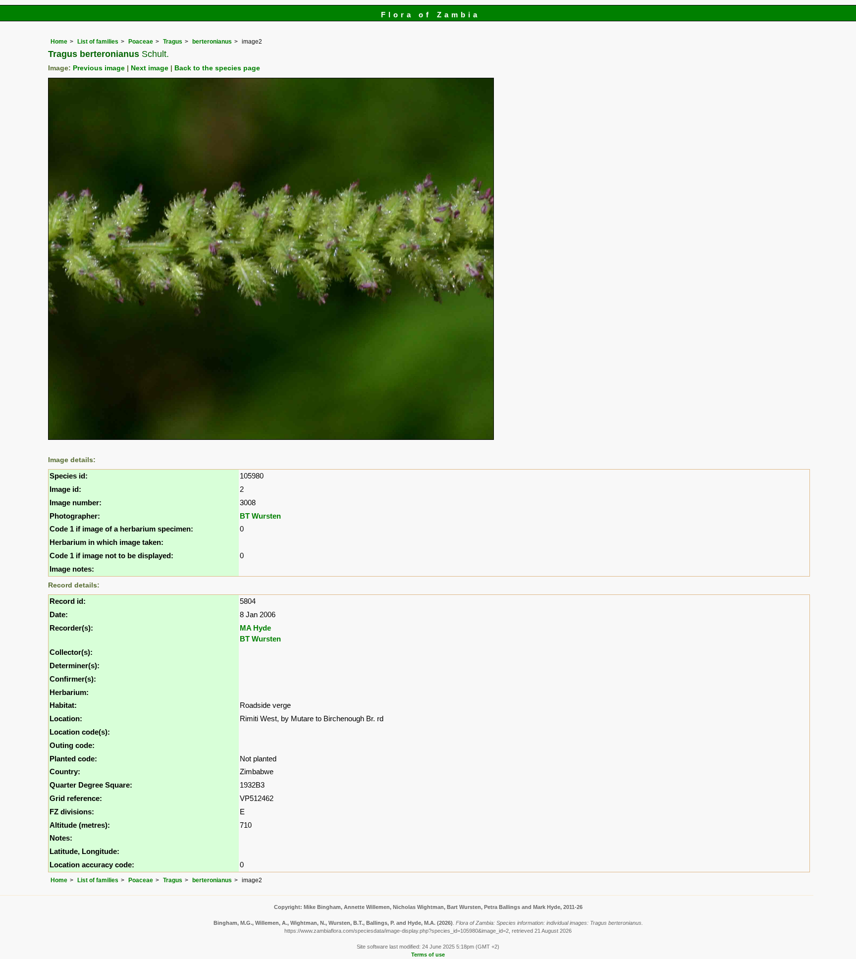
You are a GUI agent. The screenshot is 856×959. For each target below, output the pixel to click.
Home (59, 41)
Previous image (99, 68)
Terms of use (428, 955)
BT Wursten (260, 516)
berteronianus (212, 41)
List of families (97, 41)
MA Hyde (255, 628)
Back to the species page (217, 68)
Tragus (172, 41)
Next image (149, 68)
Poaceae (140, 41)
